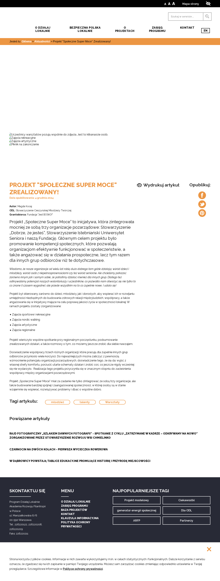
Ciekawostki (186, 501)
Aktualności (42, 41)
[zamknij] (209, 549)
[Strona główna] (15, 24)
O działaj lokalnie (42, 29)
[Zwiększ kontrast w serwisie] (208, 3)
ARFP (139, 522)
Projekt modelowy (136, 501)
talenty (85, 402)
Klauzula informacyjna (80, 518)
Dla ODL (187, 511)
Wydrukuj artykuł (160, 185)
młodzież (57, 402)
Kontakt (187, 27)
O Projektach (125, 29)
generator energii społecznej (136, 511)
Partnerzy (186, 522)
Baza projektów (74, 510)
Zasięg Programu (157, 29)
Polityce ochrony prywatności (83, 568)
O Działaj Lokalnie (75, 501)
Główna (26, 41)
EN (207, 31)
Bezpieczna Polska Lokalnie (85, 29)
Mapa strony (190, 4)
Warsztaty (112, 402)
